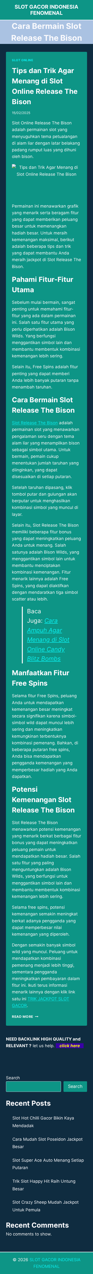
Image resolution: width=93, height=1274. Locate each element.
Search (13, 1077)
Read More (25, 1017)
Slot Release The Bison (35, 422)
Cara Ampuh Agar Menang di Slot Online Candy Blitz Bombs (48, 639)
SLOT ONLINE (22, 60)
